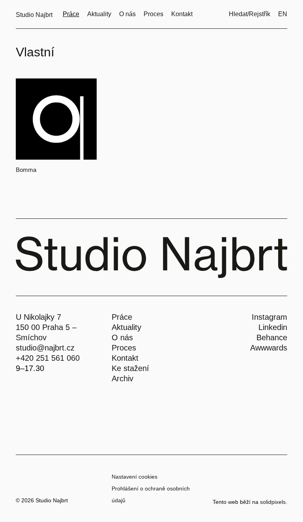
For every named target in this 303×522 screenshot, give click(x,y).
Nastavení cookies (134, 477)
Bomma (26, 169)
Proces (124, 347)
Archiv (122, 378)
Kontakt (125, 358)
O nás (122, 337)
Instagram (269, 317)
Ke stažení (130, 368)
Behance (271, 337)
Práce (122, 317)
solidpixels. (273, 502)
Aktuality (126, 327)
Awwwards (268, 347)
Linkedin (272, 327)
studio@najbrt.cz (45, 347)
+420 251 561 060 (48, 358)
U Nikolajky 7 (38, 317)
